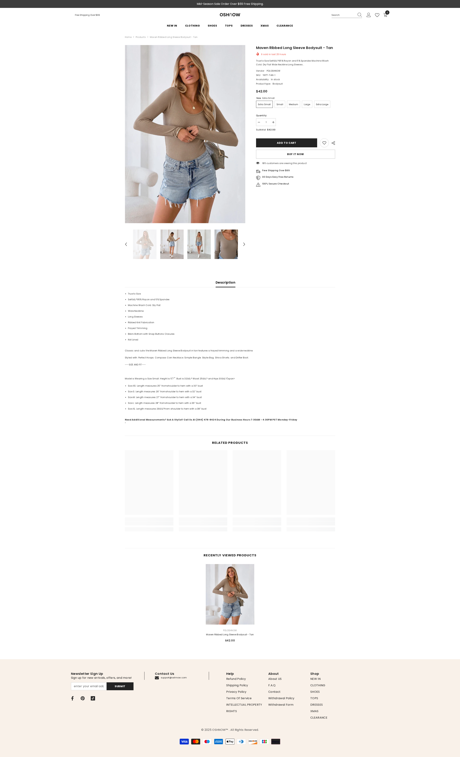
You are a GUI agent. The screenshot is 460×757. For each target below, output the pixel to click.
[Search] (347, 15)
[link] (324, 142)
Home (128, 37)
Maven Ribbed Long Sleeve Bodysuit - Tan (230, 634)
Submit (120, 686)
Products (141, 37)
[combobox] (343, 15)
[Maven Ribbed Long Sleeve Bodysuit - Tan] (230, 594)
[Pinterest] (82, 698)
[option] (185, 134)
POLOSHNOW (273, 70)
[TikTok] (93, 698)
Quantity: (261, 115)
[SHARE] (332, 143)
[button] (126, 244)
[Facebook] (72, 698)
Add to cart (286, 143)
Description (225, 282)
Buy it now (295, 154)
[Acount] (369, 15)
